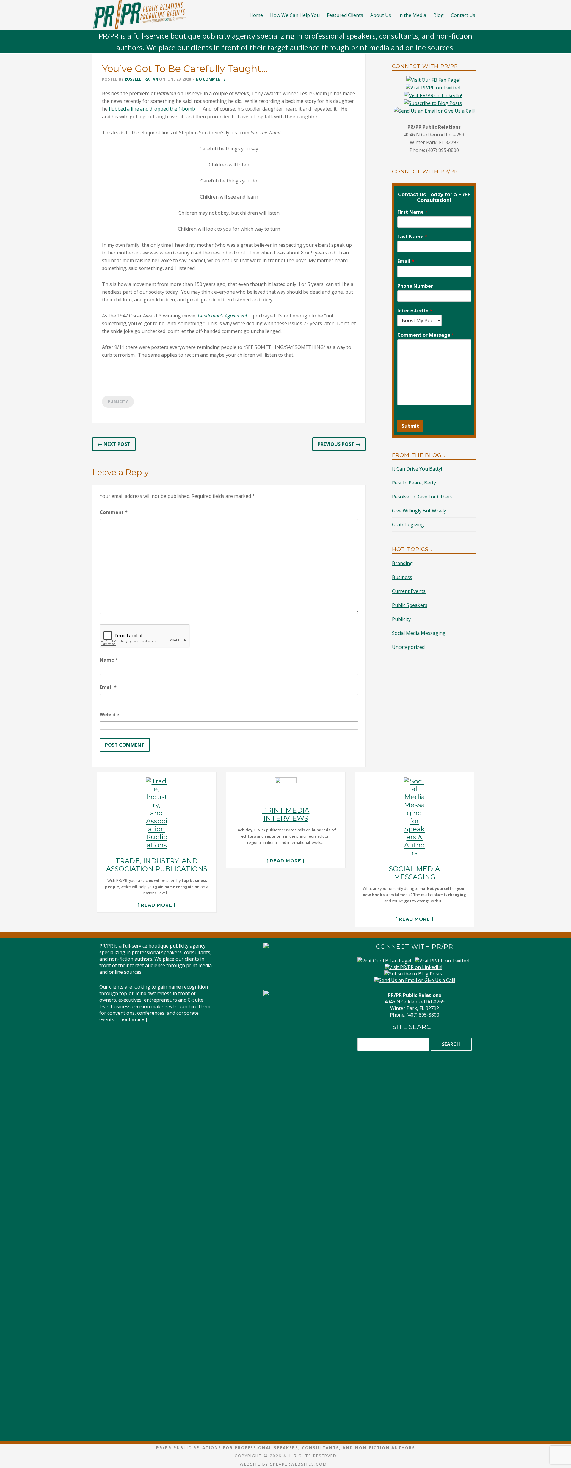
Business (402, 577)
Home (256, 15)
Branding (402, 563)
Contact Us (463, 15)
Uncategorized (408, 647)
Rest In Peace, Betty (414, 482)
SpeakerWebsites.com (298, 1464)
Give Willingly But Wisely (419, 510)
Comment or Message (425, 335)
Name (109, 660)
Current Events (409, 591)
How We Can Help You (295, 15)
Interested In (414, 311)
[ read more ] (156, 905)
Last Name (412, 237)
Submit (410, 426)
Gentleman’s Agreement (222, 315)
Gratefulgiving (408, 524)
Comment (114, 512)
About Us (380, 15)
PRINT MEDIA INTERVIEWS (285, 814)
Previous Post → (339, 444)
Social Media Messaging (418, 633)
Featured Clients (345, 15)
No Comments (211, 79)
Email (108, 687)
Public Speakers (409, 605)
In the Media (412, 15)
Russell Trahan (141, 79)
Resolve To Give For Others (422, 496)
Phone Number (415, 286)
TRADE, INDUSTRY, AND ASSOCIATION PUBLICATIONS (156, 865)
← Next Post (114, 444)
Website (109, 714)
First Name (412, 212)
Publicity (118, 401)
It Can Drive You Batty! (417, 468)
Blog (438, 15)
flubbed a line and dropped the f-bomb (152, 109)
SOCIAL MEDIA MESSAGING (414, 873)
